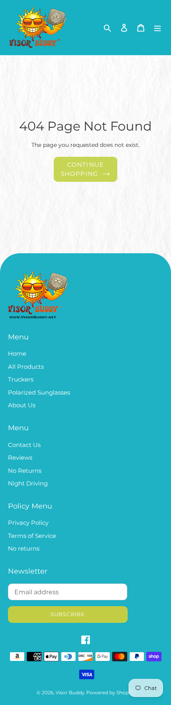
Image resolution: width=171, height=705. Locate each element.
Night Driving (28, 483)
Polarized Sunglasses (39, 392)
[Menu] (157, 27)
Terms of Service (32, 535)
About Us (21, 405)
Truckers (20, 379)
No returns (23, 548)
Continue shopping (82, 169)
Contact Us (24, 445)
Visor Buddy (70, 692)
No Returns (24, 470)
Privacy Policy (28, 522)
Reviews (20, 457)
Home (17, 353)
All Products (26, 366)
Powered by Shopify (110, 692)
